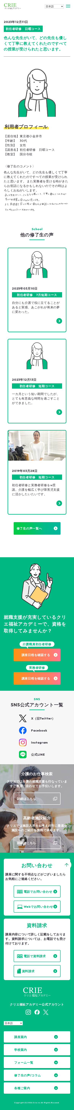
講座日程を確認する (36, 655)
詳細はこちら (26, 799)
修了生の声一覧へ (29, 528)
